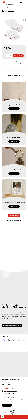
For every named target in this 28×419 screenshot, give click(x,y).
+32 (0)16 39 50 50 (8, 388)
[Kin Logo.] (9, 3)
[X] (13, 340)
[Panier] (20, 2)
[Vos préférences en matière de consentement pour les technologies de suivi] (2, 416)
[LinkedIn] (23, 340)
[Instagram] (9, 340)
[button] (17, 2)
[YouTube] (18, 340)
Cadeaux (3, 8)
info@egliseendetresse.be (10, 391)
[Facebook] (4, 340)
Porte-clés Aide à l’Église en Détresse (14, 170)
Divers (8, 8)
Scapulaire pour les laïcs (14, 105)
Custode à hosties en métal (14, 137)
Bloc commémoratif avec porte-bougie (14, 202)
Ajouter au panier (18, 55)
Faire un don (14, 417)
